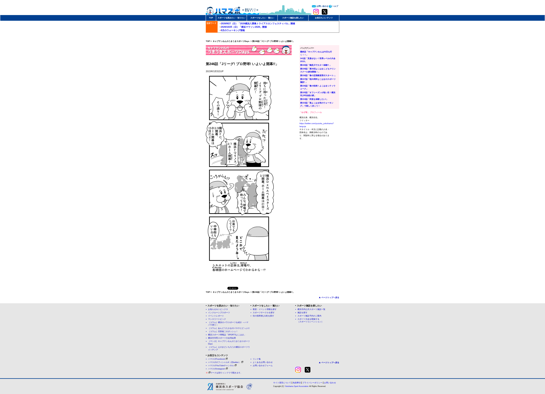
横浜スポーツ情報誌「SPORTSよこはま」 (227, 335)
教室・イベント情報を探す (265, 309)
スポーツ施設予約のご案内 (309, 316)
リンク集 (257, 359)
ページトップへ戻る (330, 297)
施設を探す (302, 313)
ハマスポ (232, 10)
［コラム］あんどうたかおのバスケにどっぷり (229, 328)
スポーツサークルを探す (264, 313)
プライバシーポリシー (312, 383)
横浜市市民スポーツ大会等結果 (222, 338)
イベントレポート (216, 316)
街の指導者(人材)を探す (263, 316)
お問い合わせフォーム (263, 365)
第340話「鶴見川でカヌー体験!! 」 (315, 65)
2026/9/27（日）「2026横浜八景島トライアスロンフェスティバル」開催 (258, 23)
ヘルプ (335, 6)
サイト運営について (282, 383)
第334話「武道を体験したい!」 (314, 99)
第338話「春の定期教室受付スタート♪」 (318, 75)
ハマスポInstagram (216, 369)
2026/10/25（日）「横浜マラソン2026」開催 (244, 27)
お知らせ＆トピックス (218, 309)
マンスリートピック (217, 319)
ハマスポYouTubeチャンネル (221, 365)
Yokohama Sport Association (296, 386)
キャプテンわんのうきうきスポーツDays (231, 41)
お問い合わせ (322, 6)
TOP (211, 18)
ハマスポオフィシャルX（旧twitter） (224, 362)
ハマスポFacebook (216, 359)
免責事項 (297, 383)
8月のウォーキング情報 (233, 30)
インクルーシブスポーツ (219, 313)
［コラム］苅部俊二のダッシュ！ (223, 331)
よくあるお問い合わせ (263, 362)
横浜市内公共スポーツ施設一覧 (311, 309)
